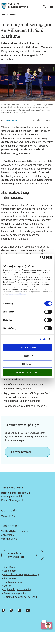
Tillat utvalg (27, 364)
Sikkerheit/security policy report (20, 597)
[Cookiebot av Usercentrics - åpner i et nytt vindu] (40, 257)
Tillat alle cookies (27, 347)
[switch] (48, 312)
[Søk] (44, 6)
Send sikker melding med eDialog (21, 574)
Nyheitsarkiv (11, 14)
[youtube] (27, 610)
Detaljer (43, 339)
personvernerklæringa (17, 294)
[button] (52, 6)
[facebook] (3, 610)
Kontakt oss (9, 578)
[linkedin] (19, 610)
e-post (12, 570)
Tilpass (25, 355)
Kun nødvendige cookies (27, 372)
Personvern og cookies (15, 593)
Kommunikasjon (10, 120)
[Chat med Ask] (46, 625)
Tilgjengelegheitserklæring (17, 589)
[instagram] (11, 610)
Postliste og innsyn (13, 582)
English (7, 585)
